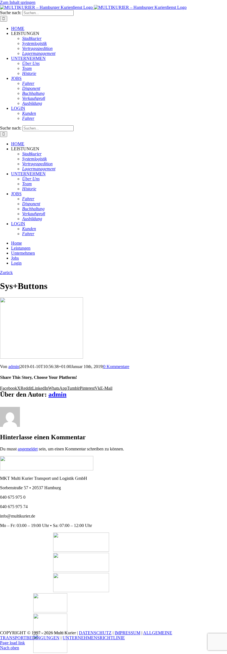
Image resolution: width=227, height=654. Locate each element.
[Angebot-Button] (81, 570)
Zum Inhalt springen (17, 2)
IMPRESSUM (127, 632)
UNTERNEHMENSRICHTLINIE (94, 637)
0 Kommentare (116, 366)
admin (13, 366)
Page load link (12, 642)
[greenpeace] (50, 651)
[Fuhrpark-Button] (81, 550)
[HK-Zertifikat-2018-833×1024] (50, 611)
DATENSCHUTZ (95, 632)
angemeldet (28, 449)
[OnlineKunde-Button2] (81, 590)
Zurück (6, 272)
